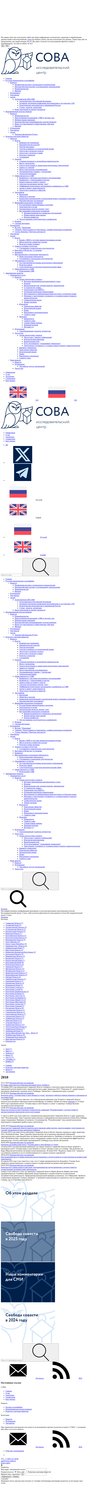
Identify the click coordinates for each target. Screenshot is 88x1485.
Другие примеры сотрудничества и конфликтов (38, 219)
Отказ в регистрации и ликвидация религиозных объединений (44, 165)
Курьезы (18, 221)
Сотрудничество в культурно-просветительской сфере (40, 267)
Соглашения (24, 157)
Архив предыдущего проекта (30, 279)
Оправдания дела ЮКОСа (34, 290)
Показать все (11, 1041)
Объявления (10, 372)
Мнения (18, 91)
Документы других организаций (32, 366)
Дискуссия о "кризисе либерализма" (38, 337)
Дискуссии (19, 333)
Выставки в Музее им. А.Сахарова (28, 250)
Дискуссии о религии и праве (31, 153)
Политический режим (32, 308)
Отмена (15, 1477)
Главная (9, 1391)
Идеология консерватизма (34, 339)
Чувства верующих (26, 147)
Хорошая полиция (31, 325)
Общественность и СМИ (24, 176)
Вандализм (23, 194)
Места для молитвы (27, 163)
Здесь (29, 39)
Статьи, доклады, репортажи (30, 107)
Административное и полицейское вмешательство (39, 161)
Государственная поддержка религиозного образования (41, 263)
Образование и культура (24, 261)
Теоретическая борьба (27, 174)
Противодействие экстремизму (31, 201)
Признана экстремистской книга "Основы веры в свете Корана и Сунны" (30, 1145)
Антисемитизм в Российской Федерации (35, 101)
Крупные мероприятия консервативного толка (42, 281)
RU (75, 400)
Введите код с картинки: (10, 1474)
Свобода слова (29, 315)
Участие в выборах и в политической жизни (36, 149)
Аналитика (10, 376)
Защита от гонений (26, 167)
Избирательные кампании (25, 120)
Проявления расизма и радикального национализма (35, 85)
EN (36, 400)
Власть (17, 238)
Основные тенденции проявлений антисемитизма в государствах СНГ (47, 103)
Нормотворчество (22, 89)
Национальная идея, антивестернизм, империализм (44, 286)
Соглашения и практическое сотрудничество (36, 248)
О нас (8, 374)
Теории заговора (30, 302)
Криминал (19, 252)
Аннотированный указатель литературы (35, 331)
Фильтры (4, 917)
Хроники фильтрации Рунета (26, 134)
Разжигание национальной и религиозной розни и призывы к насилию (47, 199)
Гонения (18, 159)
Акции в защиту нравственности (32, 188)
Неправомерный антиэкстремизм (19, 1409)
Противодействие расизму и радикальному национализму (37, 87)
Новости (13, 83)
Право (26, 310)
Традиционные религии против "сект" (34, 209)
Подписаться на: (7, 1472)
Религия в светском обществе (17, 1411)
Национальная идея (31, 341)
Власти (17, 141)
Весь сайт (21, 1472)
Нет (7, 46)
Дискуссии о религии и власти (31, 151)
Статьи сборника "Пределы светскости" (30, 232)
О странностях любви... (33, 288)
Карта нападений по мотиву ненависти (30, 109)
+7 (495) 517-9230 (11, 1459)
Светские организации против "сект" (34, 184)
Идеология (23, 304)
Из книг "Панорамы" (23, 228)
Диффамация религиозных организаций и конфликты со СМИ (43, 186)
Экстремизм (19, 192)
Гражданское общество (33, 306)
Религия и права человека (29, 244)
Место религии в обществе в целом (33, 242)
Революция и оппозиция (28, 356)
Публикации (15, 93)
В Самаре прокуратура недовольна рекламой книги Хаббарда (25, 1085)
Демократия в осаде (18, 275)
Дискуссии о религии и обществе (32, 190)
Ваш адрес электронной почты (13, 1469)
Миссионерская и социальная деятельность (31, 254)
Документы (14, 95)
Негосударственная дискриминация (33, 170)
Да (3, 46)
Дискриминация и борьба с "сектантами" (35, 172)
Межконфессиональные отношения (28, 203)
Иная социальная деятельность (31, 257)
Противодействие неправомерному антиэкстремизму (35, 122)
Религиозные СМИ (26, 271)
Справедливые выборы (33, 323)
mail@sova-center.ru (8, 1461)
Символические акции (33, 300)
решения (71, 1102)
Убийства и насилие (27, 196)
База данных (10, 381)
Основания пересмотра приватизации (39, 292)
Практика (23, 317)
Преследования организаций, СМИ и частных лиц (34, 118)
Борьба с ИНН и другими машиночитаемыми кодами (40, 240)
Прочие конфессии (31, 217)
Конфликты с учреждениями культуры (34, 180)
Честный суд (29, 327)
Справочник (10, 379)
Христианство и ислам (28, 207)
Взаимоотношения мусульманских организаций (42, 213)
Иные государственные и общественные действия (34, 124)
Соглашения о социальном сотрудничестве (36, 259)
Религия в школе (25, 265)
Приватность (29, 319)
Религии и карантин (27, 155)
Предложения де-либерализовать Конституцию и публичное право (50, 294)
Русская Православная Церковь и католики (36, 205)
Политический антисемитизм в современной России (40, 105)
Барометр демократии (27, 348)
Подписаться (6, 1477)
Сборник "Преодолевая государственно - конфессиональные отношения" (43, 230)
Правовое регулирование (29, 143)
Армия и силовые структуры (26, 246)
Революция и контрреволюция (36, 312)
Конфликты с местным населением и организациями (40, 178)
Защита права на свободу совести (32, 182)
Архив (12, 97)
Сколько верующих (22, 223)
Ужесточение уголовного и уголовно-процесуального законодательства (52, 346)
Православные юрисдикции (35, 215)
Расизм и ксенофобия (14, 1407)
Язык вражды (15, 360)
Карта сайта (5, 1463)
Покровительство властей (29, 145)
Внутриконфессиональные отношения (34, 211)
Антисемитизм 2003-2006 (25, 99)
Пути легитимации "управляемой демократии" (42, 344)
